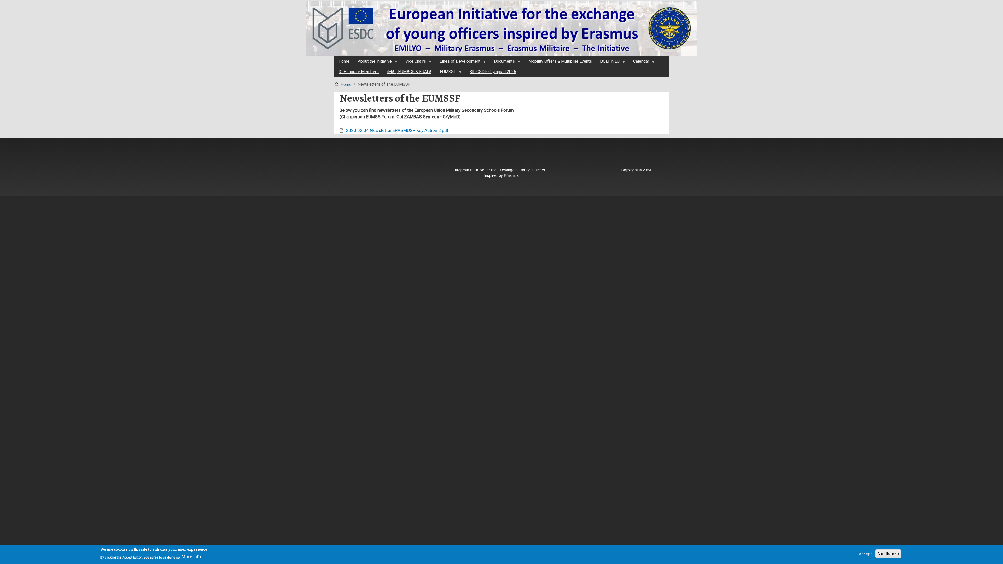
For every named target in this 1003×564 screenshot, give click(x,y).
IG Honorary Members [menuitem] (359, 71)
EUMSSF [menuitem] (446, 73)
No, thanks (888, 553)
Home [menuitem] (344, 61)
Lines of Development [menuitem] (457, 63)
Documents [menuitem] (502, 63)
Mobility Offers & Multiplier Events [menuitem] (560, 61)
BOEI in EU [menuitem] (608, 63)
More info (191, 557)
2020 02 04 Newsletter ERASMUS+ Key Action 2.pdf (397, 130)
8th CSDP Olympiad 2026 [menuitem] (493, 71)
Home (346, 84)
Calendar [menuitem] (639, 63)
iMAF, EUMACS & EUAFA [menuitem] (409, 71)
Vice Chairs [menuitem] (413, 63)
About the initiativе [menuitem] (373, 63)
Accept (865, 554)
